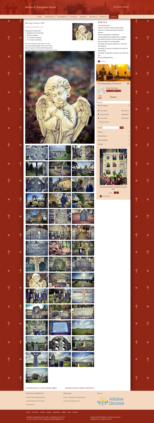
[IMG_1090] (37, 296)
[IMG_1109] (83, 232)
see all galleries (106, 196)
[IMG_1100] (60, 264)
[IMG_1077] (83, 328)
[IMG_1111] (37, 232)
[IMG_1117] (37, 216)
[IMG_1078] (60, 328)
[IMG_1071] (60, 359)
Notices (93, 17)
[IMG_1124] (37, 184)
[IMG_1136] (60, 169)
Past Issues (117, 91)
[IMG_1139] (60, 153)
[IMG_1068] (37, 375)
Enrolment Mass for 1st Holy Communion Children (41, 388)
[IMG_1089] (60, 296)
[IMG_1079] (37, 328)
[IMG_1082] (37, 312)
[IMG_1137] (37, 169)
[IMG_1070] (83, 359)
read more (103, 61)
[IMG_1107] (60, 248)
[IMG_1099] (83, 264)
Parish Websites (102, 417)
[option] (113, 169)
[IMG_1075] (37, 343)
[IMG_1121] (37, 200)
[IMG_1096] (60, 280)
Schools (73, 17)
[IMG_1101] (37, 264)
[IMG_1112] (83, 216)
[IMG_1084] (83, 296)
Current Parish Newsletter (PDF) (35, 397)
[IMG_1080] (83, 312)
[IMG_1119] (60, 200)
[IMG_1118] (83, 200)
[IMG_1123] (60, 184)
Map (69, 412)
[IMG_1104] (83, 248)
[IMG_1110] (60, 232)
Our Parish (49, 17)
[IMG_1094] (83, 280)
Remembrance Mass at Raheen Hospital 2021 (79, 388)
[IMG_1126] (83, 169)
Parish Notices (30, 404)
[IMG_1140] (37, 153)
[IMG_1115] (60, 216)
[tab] (113, 105)
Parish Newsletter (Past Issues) (35, 401)
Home (39, 17)
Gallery (64, 412)
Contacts (103, 17)
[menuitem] (39, 17)
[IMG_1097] (37, 280)
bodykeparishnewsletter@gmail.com (53, 419)
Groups (83, 17)
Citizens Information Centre (71, 401)
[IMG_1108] (37, 248)
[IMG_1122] (83, 184)
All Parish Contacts (104, 122)
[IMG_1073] (83, 343)
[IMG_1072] (37, 359)
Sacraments (61, 17)
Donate (114, 17)
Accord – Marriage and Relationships (74, 397)
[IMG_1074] (60, 343)
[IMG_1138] (83, 153)
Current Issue (110, 91)
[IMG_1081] (60, 312)
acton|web (117, 417)
